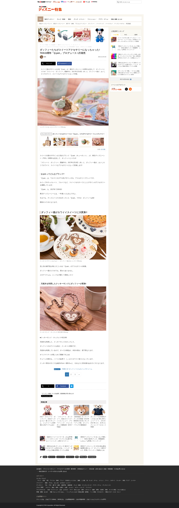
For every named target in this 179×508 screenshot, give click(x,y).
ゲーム (95, 480)
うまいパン (79, 2)
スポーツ (112, 480)
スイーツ (48, 487)
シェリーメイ (60, 457)
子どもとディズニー (81, 23)
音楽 (69, 19)
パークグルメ (109, 23)
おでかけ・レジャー (65, 482)
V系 (47, 480)
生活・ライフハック (53, 489)
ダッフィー (91, 23)
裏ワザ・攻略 (70, 23)
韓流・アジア (126, 480)
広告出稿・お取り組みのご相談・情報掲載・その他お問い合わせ (107, 469)
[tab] (116, 34)
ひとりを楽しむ (122, 489)
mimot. (63, 2)
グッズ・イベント (79, 19)
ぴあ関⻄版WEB (69, 499)
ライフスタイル (40, 489)
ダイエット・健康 (90, 489)
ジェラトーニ (70, 457)
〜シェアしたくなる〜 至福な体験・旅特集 (77, 492)
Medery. (94, 2)
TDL (46, 485)
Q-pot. (45, 457)
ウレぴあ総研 (41, 2)
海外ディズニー (49, 19)
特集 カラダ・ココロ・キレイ (113, 492)
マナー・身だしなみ (75, 489)
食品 (53, 487)
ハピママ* (48, 2)
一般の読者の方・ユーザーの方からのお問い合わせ (52, 471)
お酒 (66, 487)
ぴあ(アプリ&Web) (51, 499)
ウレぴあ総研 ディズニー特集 (56, 2)
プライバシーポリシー (49, 469)
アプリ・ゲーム (103, 19)
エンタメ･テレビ (41, 478)
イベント (101, 480)
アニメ (62, 480)
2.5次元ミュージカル (70, 480)
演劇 (79, 480)
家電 (97, 489)
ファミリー (39, 483)
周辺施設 (128, 23)
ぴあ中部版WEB (80, 499)
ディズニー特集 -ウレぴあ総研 (50, 8)
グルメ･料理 (39, 487)
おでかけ (65, 489)
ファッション (92, 19)
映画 (57, 480)
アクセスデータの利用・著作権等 (66, 469)
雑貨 (106, 489)
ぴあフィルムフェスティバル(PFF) (96, 499)
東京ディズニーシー (59, 23)
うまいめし (71, 2)
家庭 (46, 482)
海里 (45, 57)
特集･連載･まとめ (116, 19)
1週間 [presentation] (135, 34)
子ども (50, 482)
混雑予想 (63, 485)
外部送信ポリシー (82, 469)
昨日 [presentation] (126, 34)
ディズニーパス (107, 485)
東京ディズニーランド (45, 23)
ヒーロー (133, 480)
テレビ (39, 480)
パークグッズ (100, 23)
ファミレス (88, 487)
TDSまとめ (83, 457)
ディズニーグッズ (86, 485)
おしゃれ (56, 482)
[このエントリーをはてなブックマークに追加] (71, 386)
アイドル (52, 480)
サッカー (119, 480)
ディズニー (39, 485)
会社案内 (38, 469)
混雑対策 (70, 485)
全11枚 (103, 149)
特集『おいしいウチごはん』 (57, 492)
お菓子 (61, 487)
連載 (41, 492)
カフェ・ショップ (79, 487)
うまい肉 (86, 2)
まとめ (46, 492)
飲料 (57, 487)
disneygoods (92, 457)
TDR (40, 19)
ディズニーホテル (119, 23)
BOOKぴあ (61, 499)
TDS (77, 457)
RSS (130, 89)
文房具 (102, 489)
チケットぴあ (40, 499)
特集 (37, 492)
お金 (60, 489)
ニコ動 (83, 480)
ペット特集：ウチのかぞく (97, 492)
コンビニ (71, 487)
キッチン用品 (112, 489)
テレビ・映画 (61, 19)
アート (107, 480)
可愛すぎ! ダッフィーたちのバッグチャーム (73, 369)
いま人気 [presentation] (116, 34)
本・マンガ (89, 480)
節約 (83, 489)
